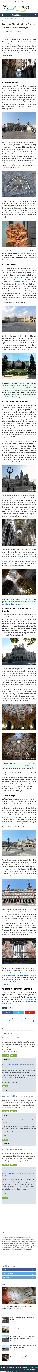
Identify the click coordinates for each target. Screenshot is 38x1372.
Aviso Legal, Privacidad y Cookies (20, 1369)
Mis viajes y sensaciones (10, 31)
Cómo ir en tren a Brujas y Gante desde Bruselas (22, 1318)
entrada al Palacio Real (11, 397)
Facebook (7, 1012)
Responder (6, 1055)
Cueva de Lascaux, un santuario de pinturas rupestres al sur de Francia (17, 1307)
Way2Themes (13, 1371)
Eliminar (13, 1055)
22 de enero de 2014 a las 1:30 (21, 1149)
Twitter (18, 1012)
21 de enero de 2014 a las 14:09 (26, 1096)
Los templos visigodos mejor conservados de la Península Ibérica (23, 1347)
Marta (4, 1038)
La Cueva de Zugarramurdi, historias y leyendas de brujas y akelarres (21, 1356)
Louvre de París (18, 282)
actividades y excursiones (17, 975)
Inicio (3, 18)
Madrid (8, 18)
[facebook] (15, 1)
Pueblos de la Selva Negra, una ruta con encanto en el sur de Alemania (22, 1328)
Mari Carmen (7, 1149)
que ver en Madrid (9, 1096)
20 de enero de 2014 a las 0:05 (16, 1038)
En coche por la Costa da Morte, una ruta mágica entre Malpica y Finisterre (22, 1337)
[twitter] (19, 1)
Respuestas (6, 1060)
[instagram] (23, 1)
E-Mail (29, 1012)
